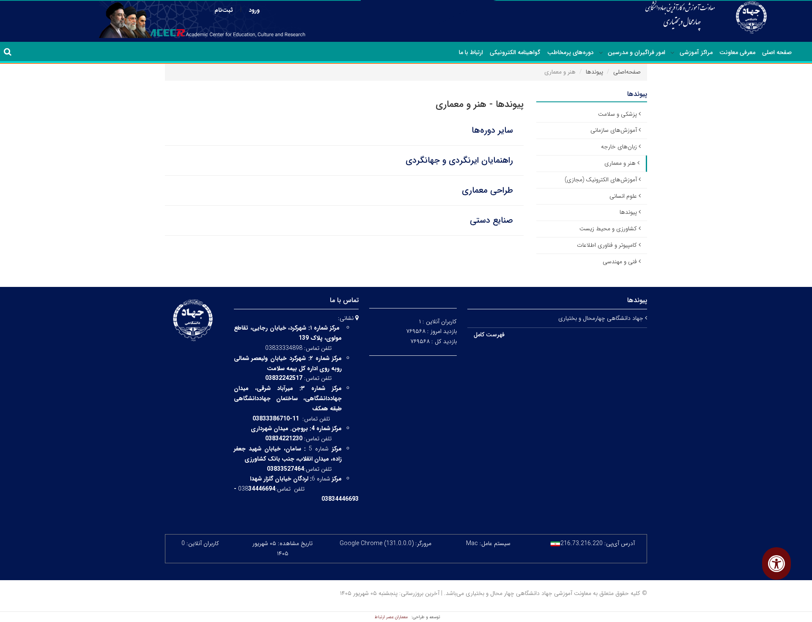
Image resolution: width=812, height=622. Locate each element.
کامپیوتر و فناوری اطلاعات (607, 245)
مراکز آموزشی (696, 52)
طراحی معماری (487, 190)
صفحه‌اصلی (627, 71)
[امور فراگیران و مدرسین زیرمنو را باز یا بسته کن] (601, 53)
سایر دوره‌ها (492, 130)
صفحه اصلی (777, 52)
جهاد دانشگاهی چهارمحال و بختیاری (601, 318)
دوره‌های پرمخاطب (570, 52)
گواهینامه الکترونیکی (515, 52)
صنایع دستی (491, 220)
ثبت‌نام (223, 10)
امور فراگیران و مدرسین (636, 52)
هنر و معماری (620, 163)
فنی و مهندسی (620, 261)
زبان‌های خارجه (619, 146)
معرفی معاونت (737, 52)
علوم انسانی (623, 196)
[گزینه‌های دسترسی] (776, 563)
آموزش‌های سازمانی (613, 130)
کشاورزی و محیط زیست (608, 228)
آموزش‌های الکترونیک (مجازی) (601, 179)
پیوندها (594, 71)
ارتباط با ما (471, 52)
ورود (254, 10)
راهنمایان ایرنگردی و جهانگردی (459, 160)
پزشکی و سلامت (617, 114)
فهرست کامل (489, 334)
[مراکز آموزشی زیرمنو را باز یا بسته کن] (672, 53)
